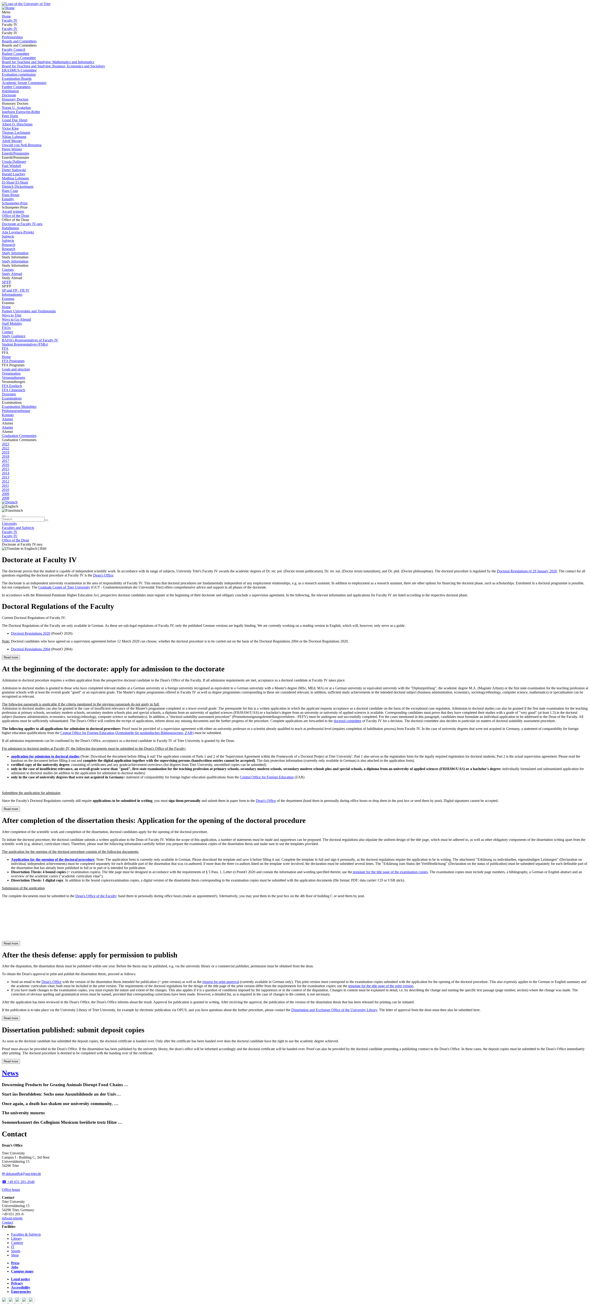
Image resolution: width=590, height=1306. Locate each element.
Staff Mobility (12, 324)
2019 (5, 452)
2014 (5, 473)
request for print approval (220, 982)
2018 (5, 456)
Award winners (13, 211)
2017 (5, 461)
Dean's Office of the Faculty (95, 896)
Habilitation (10, 91)
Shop (15, 1255)
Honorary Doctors (15, 99)
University (9, 524)
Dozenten (9, 394)
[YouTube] (18, 1302)
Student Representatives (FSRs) (25, 344)
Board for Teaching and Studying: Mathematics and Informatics (48, 62)
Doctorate (9, 95)
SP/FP (6, 282)
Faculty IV (10, 20)
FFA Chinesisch (13, 390)
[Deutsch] (10, 502)
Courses (8, 270)
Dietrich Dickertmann (17, 186)
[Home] (8, 8)
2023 (5, 444)
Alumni (7, 419)
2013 (5, 477)
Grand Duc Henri (14, 120)
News (10, 1073)
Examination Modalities (19, 407)
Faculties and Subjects (18, 528)
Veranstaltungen (13, 378)
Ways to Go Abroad (16, 319)
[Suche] (4, 516)
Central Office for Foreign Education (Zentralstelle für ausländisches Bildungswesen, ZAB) (127, 733)
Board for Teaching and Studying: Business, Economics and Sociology (53, 66)
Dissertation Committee (19, 58)
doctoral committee (347, 721)
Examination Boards (17, 79)
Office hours (11, 1190)
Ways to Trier (11, 315)
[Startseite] (26, 4)
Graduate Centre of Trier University (64, 587)
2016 (5, 465)
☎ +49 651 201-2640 (18, 1182)
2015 (5, 469)
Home (6, 16)
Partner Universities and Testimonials (29, 311)
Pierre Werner (12, 149)
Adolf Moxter (12, 141)
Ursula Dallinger (14, 162)
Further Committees (16, 87)
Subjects (8, 236)
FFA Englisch (12, 386)
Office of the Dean (15, 216)
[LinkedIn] (31, 1302)
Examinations (12, 398)
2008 (5, 498)
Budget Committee (15, 54)
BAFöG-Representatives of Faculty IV (30, 340)
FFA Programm (13, 361)
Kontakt (8, 415)
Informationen (12, 294)
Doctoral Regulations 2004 (30, 649)
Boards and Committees (19, 41)
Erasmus (8, 299)
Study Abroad (12, 274)
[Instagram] (25, 1302)
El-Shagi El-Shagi (15, 182)
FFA (5, 348)
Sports (15, 1251)
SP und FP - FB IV (16, 290)
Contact (7, 332)
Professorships (12, 37)
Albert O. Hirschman (17, 124)
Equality (8, 199)
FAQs (6, 328)
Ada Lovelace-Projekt (18, 232)
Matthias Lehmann (15, 178)
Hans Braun (10, 195)
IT (13, 1247)
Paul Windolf (11, 166)
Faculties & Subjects (26, 1234)
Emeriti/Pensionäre (15, 153)
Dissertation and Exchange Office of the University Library (334, 1010)
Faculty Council (13, 49)
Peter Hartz (10, 116)
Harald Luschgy (13, 174)
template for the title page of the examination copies (390, 872)
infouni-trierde (12, 1218)
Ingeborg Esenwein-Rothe (21, 112)
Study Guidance (13, 336)
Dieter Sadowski (14, 170)
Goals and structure (16, 369)
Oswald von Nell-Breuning (21, 145)
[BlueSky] (12, 1302)
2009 (5, 494)
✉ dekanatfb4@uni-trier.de (21, 1174)
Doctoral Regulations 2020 (30, 633)
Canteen (17, 1243)
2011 (5, 485)
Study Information (15, 253)
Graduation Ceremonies (19, 436)
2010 (5, 490)
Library (16, 1238)
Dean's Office (103, 575)
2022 (5, 448)
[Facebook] (5, 1302)
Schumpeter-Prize (15, 203)
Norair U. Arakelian (16, 108)
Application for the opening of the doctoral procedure (52, 859)
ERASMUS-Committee (19, 70)
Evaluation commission (19, 74)
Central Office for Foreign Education (267, 777)
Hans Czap (10, 191)
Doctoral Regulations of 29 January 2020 (527, 571)
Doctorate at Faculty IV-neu (22, 224)
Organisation (11, 373)
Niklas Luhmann (14, 137)
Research (8, 245)
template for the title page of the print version (380, 986)
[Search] (46, 520)
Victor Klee (10, 128)
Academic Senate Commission (24, 83)
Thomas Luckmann (16, 132)
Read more (11, 657)
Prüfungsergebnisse (16, 411)
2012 (5, 481)
